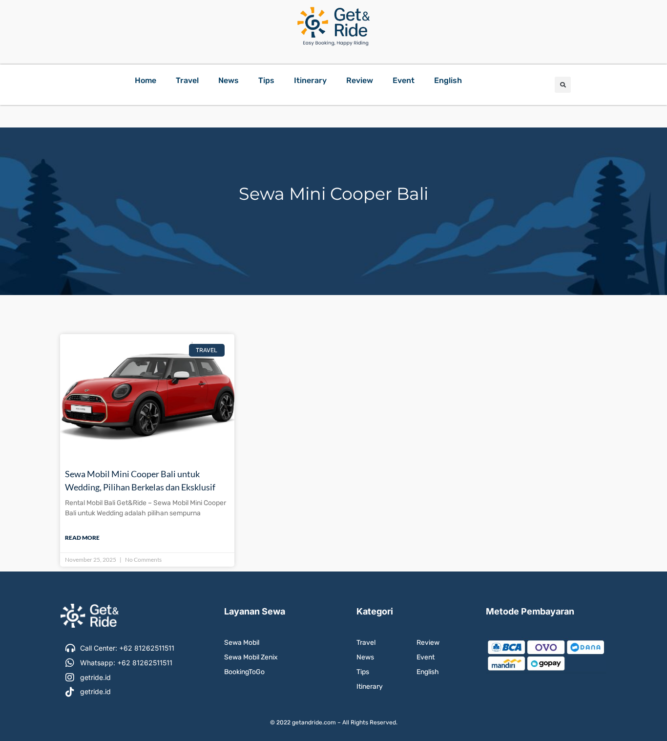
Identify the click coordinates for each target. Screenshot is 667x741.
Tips (266, 80)
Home (145, 80)
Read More (82, 537)
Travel (187, 80)
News (228, 80)
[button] (562, 84)
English (448, 80)
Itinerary (310, 80)
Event (404, 80)
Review (359, 80)
